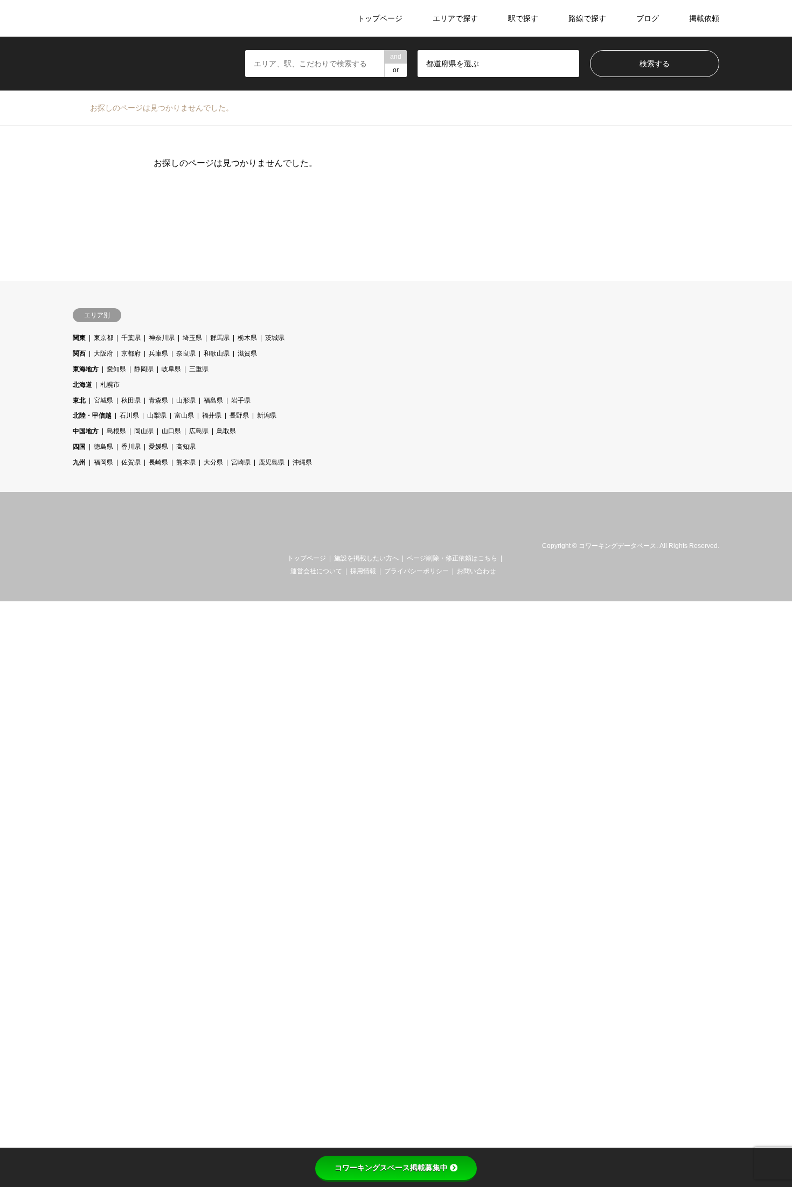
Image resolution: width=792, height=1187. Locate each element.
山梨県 (156, 415)
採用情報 (363, 571)
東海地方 (86, 369)
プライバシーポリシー (416, 571)
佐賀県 (131, 462)
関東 (79, 338)
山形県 (186, 400)
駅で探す (523, 18)
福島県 (213, 400)
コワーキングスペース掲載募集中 (391, 1167)
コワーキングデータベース (617, 546)
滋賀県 (247, 353)
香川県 (131, 446)
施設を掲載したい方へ (366, 558)
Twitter (76, 546)
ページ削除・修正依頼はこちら (452, 558)
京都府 (131, 353)
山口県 (171, 431)
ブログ (647, 18)
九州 (79, 462)
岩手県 (241, 400)
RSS (90, 546)
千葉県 (131, 338)
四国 (79, 446)
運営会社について (316, 571)
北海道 (82, 384)
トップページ (379, 18)
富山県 (184, 415)
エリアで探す (455, 18)
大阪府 (103, 353)
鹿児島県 (271, 462)
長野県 (239, 415)
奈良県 (186, 353)
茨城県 (274, 338)
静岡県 (144, 369)
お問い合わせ (476, 571)
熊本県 (186, 462)
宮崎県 (241, 462)
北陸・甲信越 (92, 415)
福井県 (211, 415)
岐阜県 (171, 369)
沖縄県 (302, 462)
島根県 (116, 431)
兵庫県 (158, 353)
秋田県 (131, 400)
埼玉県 (192, 338)
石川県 (129, 415)
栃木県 (247, 338)
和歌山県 (217, 353)
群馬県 (220, 338)
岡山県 (144, 431)
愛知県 (116, 369)
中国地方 (86, 431)
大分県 (213, 462)
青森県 (158, 400)
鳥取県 (226, 431)
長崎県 (158, 462)
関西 (79, 353)
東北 (79, 400)
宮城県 (103, 400)
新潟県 (266, 415)
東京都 (103, 338)
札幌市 (110, 384)
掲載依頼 (704, 18)
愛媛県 (158, 446)
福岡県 (103, 462)
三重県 (199, 369)
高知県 (186, 446)
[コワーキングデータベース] (139, 18)
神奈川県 (162, 338)
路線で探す (587, 18)
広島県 (199, 431)
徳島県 (103, 446)
